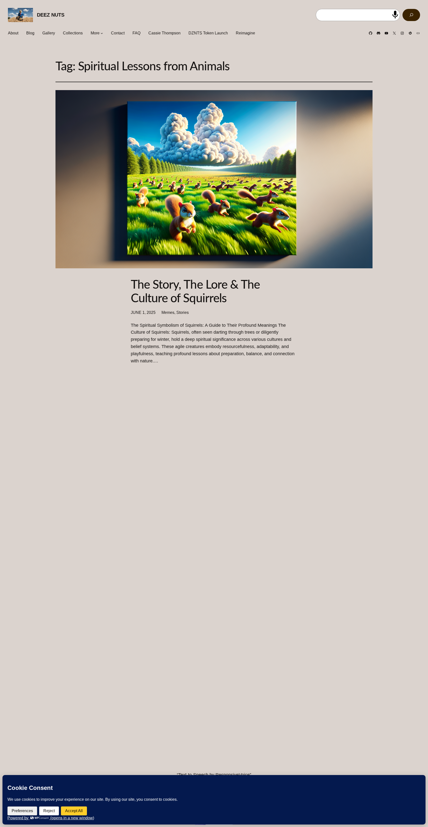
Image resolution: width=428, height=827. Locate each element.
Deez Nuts (50, 15)
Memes (167, 312)
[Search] (411, 15)
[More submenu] (102, 33)
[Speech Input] (395, 15)
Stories (182, 312)
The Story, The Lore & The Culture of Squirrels (195, 291)
